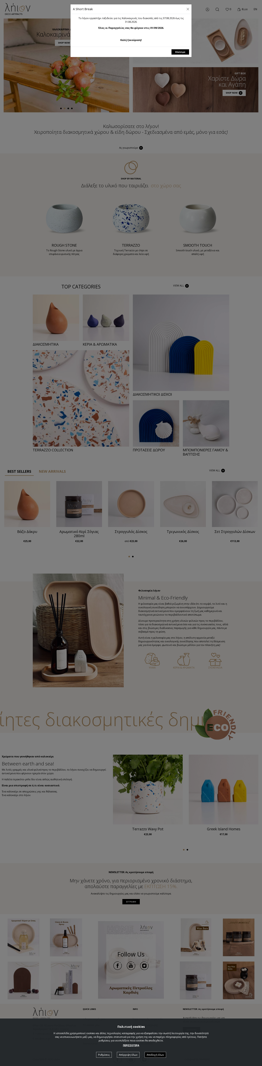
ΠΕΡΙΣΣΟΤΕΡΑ (131, 1045)
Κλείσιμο (180, 52)
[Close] (187, 9)
